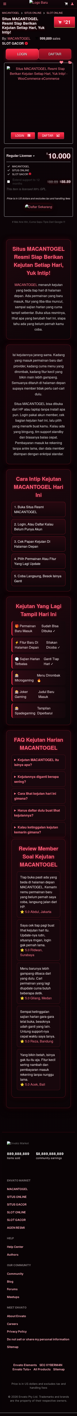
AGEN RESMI (16, 1227)
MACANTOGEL (10, 12)
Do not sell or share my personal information (38, 1339)
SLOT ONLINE (55, 12)
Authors (12, 1254)
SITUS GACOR (16, 1204)
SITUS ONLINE (32, 12)
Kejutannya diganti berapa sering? (36, 779)
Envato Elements (25, 1365)
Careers (12, 1324)
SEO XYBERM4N (50, 1365)
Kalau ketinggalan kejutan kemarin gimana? (36, 829)
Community (15, 1273)
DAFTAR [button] (47, 135)
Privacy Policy (17, 1331)
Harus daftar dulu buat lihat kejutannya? (37, 813)
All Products (42, 1369)
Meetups (13, 1297)
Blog (10, 1281)
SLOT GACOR (16, 1220)
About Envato (16, 1316)
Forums (12, 1289)
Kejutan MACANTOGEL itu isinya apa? (36, 762)
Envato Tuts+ (22, 1369)
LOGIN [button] (19, 135)
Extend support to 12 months (42, 181)
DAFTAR (54, 54)
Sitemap (12, 1347)
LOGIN (22, 54)
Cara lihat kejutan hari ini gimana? (35, 796)
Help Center (15, 1246)
